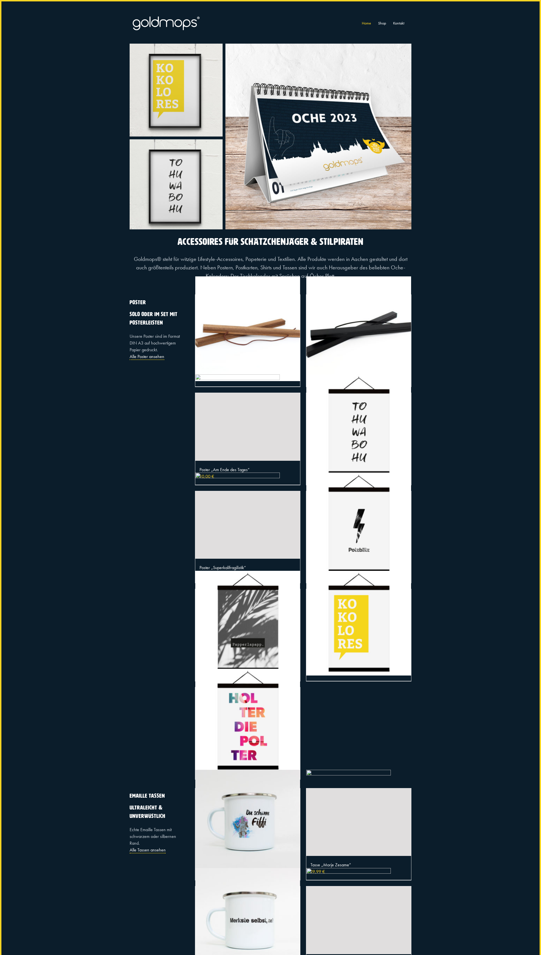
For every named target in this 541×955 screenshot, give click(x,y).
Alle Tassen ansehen (148, 850)
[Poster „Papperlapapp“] (247, 623)
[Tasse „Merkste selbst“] (247, 920)
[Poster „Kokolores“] (358, 623)
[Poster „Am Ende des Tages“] (247, 427)
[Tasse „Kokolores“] (358, 920)
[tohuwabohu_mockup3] (176, 141)
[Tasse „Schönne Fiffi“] (247, 822)
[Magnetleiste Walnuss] (247, 329)
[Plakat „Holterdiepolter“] (247, 721)
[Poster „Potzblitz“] (358, 525)
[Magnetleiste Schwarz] (358, 329)
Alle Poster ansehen (147, 356)
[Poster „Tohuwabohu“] (358, 427)
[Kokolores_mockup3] (176, 46)
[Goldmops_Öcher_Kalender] (318, 46)
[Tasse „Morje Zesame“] (358, 822)
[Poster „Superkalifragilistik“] (247, 525)
